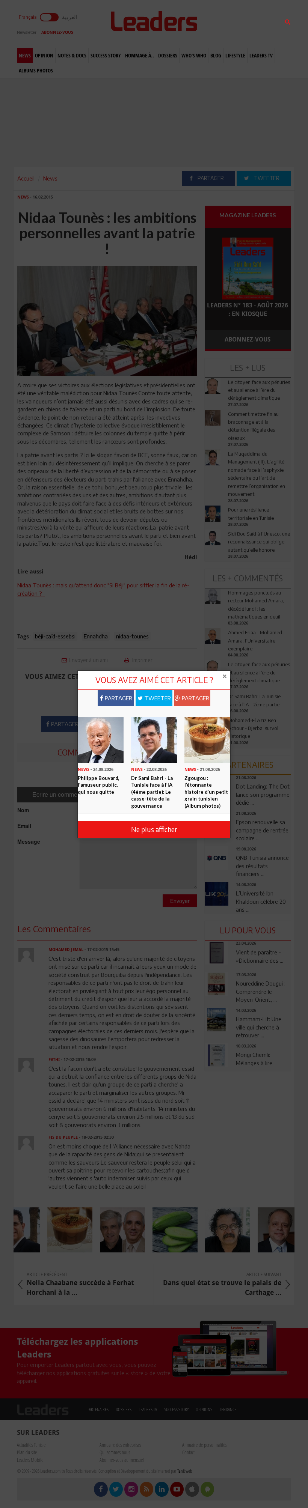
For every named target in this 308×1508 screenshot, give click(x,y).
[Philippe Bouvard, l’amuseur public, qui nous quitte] (101, 739)
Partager (117, 698)
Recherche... (223, 24)
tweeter (157, 698)
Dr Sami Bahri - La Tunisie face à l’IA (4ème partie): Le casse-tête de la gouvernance (152, 792)
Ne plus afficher (154, 829)
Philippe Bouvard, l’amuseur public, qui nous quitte (98, 785)
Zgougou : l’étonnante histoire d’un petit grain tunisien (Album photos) (206, 792)
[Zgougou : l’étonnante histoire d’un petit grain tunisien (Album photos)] (207, 739)
